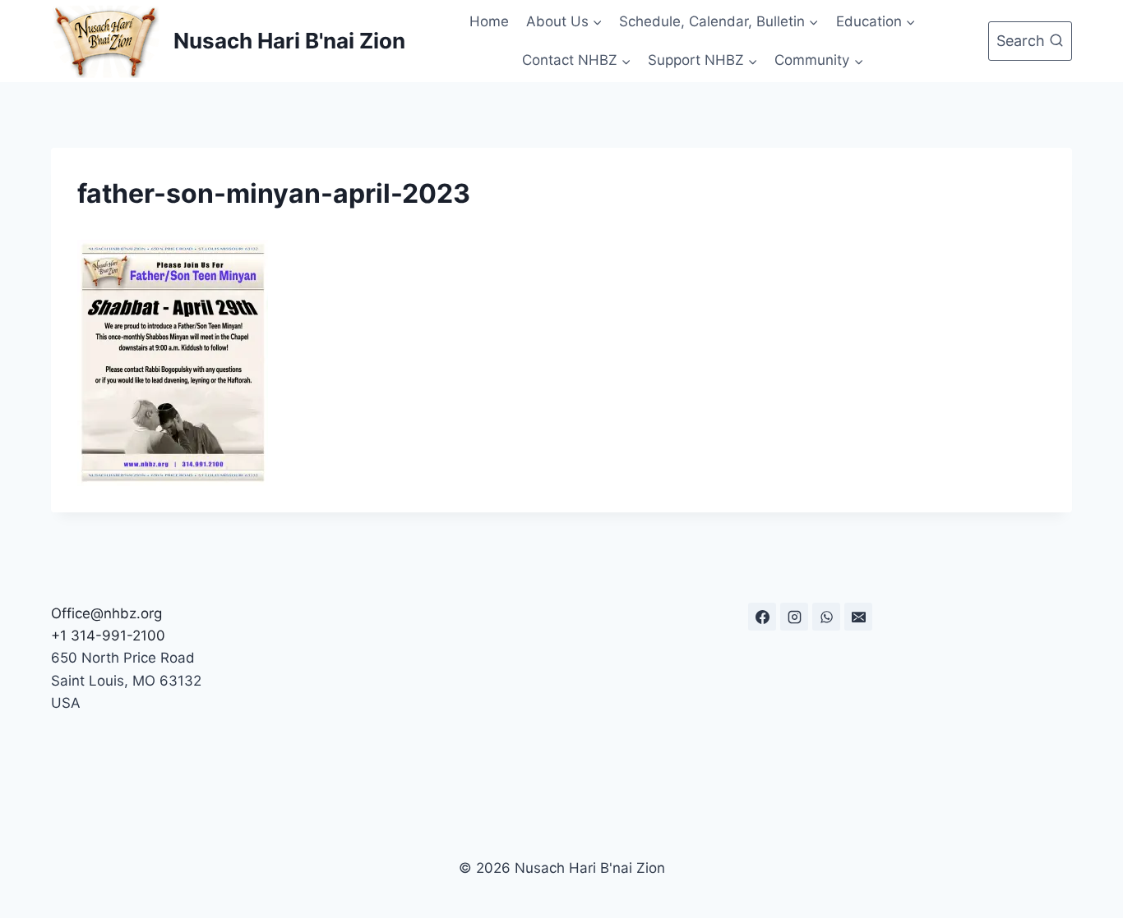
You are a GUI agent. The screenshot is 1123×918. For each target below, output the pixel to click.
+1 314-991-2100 (108, 635)
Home (489, 21)
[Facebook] (762, 617)
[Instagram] (794, 617)
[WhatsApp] (826, 617)
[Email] (858, 617)
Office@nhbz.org (106, 613)
